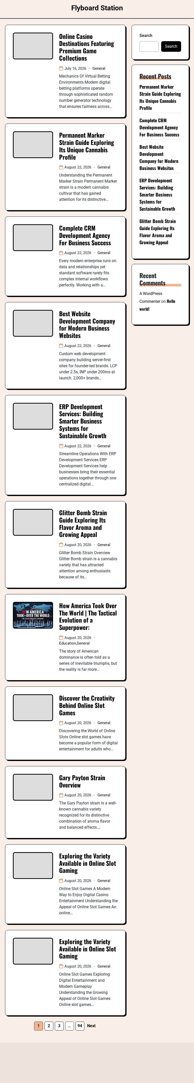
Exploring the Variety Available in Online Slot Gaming (87, 863)
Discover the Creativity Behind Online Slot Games (87, 705)
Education (67, 643)
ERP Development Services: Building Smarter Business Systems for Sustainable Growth (82, 421)
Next (91, 1025)
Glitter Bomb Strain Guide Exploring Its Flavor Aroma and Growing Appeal (83, 523)
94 (80, 1025)
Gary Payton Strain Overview (82, 781)
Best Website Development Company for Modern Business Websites (87, 324)
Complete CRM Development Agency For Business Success (85, 235)
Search (145, 35)
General (98, 68)
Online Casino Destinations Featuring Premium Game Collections (86, 47)
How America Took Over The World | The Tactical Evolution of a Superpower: (88, 616)
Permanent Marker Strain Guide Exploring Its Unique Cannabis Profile (86, 145)
